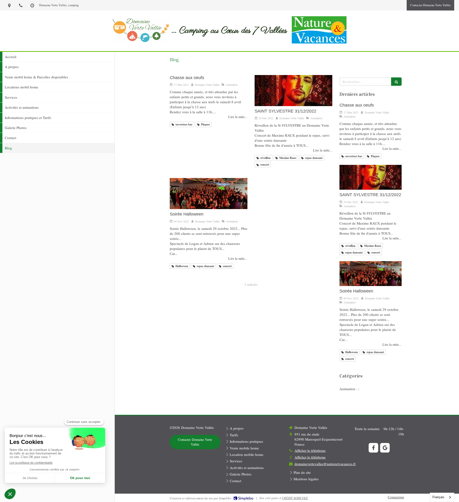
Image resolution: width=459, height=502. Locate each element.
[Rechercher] (396, 81)
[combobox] (442, 497)
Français (438, 497)
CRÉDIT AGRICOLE (295, 498)
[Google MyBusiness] (385, 448)
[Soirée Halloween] (208, 193)
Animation (347, 388)
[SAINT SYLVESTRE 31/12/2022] (293, 90)
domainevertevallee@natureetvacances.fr (325, 463)
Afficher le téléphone (310, 450)
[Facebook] (373, 448)
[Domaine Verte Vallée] (141, 40)
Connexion (396, 497)
